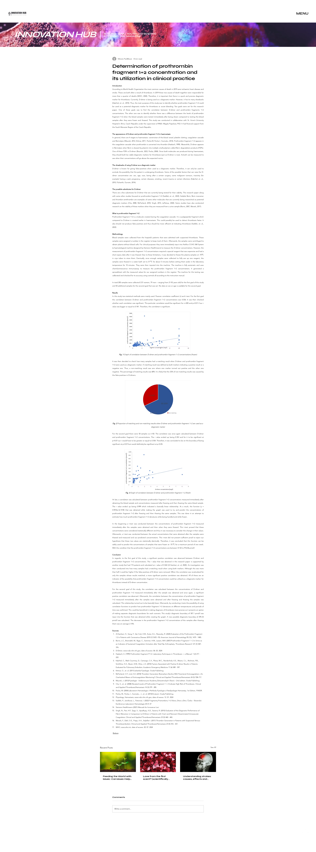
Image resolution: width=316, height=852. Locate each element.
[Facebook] (308, 831)
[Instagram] (304, 831)
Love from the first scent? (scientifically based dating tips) (155, 777)
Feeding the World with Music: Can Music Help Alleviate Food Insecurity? (117, 777)
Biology (115, 733)
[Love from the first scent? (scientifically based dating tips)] (158, 762)
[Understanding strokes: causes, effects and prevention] (198, 762)
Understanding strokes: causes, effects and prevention (197, 777)
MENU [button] (302, 13)
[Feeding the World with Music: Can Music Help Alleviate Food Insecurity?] (118, 762)
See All (213, 747)
